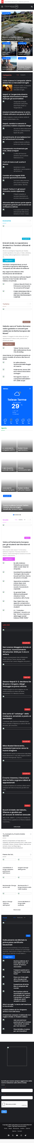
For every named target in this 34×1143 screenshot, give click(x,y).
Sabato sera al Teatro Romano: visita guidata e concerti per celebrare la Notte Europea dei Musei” (17, 330)
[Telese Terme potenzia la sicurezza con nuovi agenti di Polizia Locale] (25, 63)
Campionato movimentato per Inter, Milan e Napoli (15, 150)
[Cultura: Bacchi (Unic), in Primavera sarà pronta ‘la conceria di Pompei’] (3, 284)
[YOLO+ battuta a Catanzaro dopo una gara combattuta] (9, 462)
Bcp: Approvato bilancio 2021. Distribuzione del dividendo (13, 273)
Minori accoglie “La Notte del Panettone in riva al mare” (17, 1005)
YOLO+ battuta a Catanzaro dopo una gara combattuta (8, 471)
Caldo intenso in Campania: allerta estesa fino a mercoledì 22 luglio (17, 82)
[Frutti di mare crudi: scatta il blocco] (3, 167)
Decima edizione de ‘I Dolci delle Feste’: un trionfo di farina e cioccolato (21, 964)
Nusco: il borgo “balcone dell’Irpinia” (7, 903)
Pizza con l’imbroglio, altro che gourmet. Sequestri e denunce (21, 979)
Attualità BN (22, 58)
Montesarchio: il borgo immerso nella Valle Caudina (24, 887)
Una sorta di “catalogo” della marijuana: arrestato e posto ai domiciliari (17, 716)
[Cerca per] (32, 7)
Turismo (6, 304)
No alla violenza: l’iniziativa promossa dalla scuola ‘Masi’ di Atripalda (21, 566)
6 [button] (20, 514)
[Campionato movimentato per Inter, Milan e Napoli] (3, 153)
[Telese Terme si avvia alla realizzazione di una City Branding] (3, 348)
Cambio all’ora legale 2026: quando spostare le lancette (14, 176)
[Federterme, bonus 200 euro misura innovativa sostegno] (3, 369)
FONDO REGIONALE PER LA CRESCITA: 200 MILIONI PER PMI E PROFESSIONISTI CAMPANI (22, 294)
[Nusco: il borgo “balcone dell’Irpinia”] (9, 896)
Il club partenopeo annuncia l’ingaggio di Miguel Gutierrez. (25, 471)
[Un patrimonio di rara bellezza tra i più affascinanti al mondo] (3, 142)
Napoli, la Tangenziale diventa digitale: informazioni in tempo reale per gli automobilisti (15, 96)
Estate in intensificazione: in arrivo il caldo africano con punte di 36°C (17, 113)
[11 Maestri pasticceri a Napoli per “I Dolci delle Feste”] (3, 970)
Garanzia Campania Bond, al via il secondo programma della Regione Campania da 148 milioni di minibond (16, 266)
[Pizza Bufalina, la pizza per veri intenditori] (3, 1029)
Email (3, 1094)
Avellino (5, 13)
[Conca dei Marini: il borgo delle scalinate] (24, 896)
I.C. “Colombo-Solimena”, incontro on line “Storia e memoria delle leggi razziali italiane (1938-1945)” (22, 614)
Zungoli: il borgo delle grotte (23, 868)
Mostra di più (17, 909)
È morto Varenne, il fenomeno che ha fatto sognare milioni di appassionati (16, 780)
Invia (4, 1111)
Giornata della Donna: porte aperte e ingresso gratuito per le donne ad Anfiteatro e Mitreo (17, 205)
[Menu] (2, 7)
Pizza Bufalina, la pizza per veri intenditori (22, 1030)
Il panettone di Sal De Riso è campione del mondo (21, 986)
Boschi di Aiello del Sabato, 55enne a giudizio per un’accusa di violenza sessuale (16, 812)
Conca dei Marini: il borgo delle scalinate (24, 903)
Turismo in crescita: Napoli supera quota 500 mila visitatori (8, 70)
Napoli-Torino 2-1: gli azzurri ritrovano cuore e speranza (14, 190)
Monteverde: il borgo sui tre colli (9, 886)
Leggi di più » (9, 260)
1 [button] (13, 514)
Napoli (10, 1128)
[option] (17, 41)
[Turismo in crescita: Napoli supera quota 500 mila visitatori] (9, 63)
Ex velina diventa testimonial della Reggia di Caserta (22, 364)
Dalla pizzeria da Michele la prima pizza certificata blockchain (15, 942)
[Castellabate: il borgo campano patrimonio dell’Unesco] (9, 862)
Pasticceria (20, 917)
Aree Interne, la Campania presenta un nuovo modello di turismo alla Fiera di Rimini (16, 357)
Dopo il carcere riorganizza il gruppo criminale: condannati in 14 (24, 55)
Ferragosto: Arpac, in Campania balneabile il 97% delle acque (22, 379)
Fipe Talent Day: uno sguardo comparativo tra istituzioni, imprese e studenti (22, 604)
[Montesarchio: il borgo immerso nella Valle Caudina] (24, 880)
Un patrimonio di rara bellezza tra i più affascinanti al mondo (17, 138)
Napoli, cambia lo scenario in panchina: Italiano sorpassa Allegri (17, 124)
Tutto (17, 75)
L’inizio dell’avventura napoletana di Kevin (7, 491)
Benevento (16, 1128)
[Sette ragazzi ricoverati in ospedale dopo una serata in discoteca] (9, 48)
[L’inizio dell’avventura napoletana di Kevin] (9, 482)
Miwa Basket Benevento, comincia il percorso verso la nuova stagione (15, 748)
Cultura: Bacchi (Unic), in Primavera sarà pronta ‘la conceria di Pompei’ (22, 286)
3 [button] (16, 514)
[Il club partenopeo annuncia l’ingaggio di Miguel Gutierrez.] (25, 462)
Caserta (28, 1128)
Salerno (14, 1131)
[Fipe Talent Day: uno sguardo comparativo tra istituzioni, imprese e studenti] (3, 601)
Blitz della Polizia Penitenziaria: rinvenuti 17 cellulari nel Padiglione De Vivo (16, 38)
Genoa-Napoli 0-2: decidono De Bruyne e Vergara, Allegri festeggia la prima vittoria (17, 684)
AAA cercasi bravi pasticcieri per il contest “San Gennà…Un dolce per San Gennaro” (22, 1023)
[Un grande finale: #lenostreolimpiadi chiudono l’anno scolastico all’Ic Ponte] (3, 592)
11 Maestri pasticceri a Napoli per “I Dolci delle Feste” (22, 972)
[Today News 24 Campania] (11, 7)
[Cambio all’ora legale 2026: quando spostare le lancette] (3, 180)
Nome (3, 1087)
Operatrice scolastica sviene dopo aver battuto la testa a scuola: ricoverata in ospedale (21, 585)
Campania (22, 75)
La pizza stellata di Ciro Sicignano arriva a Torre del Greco (15, 1011)
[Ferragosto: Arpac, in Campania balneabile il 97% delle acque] (3, 376)
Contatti (20, 1131)
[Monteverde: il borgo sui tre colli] (9, 880)
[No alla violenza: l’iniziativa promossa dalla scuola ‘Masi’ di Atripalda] (3, 563)
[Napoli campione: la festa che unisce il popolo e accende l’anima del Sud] (25, 482)
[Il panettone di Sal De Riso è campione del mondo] (3, 984)
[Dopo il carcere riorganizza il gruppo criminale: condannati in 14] (25, 48)
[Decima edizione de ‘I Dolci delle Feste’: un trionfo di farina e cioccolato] (3, 961)
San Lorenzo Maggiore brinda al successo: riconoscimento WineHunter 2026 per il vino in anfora (17, 651)
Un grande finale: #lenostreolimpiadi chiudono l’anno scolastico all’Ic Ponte (21, 595)
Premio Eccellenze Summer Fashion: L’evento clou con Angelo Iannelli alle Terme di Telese (16, 507)
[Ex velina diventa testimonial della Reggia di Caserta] (3, 362)
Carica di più (17, 826)
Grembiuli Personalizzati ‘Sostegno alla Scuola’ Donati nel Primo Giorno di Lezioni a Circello (22, 575)
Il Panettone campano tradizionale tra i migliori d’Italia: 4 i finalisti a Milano (17, 1016)
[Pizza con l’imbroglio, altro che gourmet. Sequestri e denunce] (3, 977)
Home (5, 1128)
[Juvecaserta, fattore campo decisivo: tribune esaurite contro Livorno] (9, 442)
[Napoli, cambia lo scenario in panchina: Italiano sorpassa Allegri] (3, 128)
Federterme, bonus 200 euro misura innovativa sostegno (22, 371)
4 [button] (17, 514)
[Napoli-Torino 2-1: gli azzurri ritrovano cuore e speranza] (3, 194)
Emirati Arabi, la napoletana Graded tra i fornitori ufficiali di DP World (16, 245)
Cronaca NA (6, 43)
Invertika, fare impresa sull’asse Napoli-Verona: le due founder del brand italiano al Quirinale (17, 279)
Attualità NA (6, 58)
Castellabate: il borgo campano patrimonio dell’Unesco (8, 870)
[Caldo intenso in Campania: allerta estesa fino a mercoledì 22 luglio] (7, 88)
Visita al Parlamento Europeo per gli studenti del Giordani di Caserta (16, 544)
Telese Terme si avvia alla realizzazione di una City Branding (22, 350)
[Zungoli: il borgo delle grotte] (24, 862)
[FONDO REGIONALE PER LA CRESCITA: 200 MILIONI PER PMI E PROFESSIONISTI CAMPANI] (3, 291)
